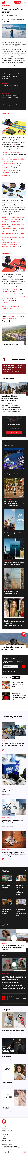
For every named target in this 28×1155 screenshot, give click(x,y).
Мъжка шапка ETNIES (8, 242)
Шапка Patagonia (7, 168)
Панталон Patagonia (8, 166)
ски (13, 316)
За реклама (5, 1134)
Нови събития (6, 1128)
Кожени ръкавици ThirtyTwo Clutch (13, 233)
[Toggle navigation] (24, 2)
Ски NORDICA (6, 291)
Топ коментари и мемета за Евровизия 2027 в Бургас (11, 95)
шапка (22, 316)
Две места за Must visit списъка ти (13, 104)
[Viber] (10, 22)
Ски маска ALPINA (7, 300)
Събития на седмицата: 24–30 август (12, 86)
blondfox (16, 316)
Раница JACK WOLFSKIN (9, 289)
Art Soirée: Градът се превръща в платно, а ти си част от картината (12, 75)
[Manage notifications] (24, 1152)
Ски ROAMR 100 (7, 172)
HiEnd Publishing (11, 1146)
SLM (19, 1147)
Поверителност (6, 1140)
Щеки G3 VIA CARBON (8, 170)
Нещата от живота (6, 5)
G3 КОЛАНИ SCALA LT (8, 163)
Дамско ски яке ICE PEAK (10, 294)
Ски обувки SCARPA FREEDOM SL (12, 152)
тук (14, 144)
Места (4, 1126)
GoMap (18, 2)
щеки (15, 318)
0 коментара (20, 19)
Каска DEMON (6, 303)
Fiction (9, 1147)
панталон (10, 318)
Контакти (5, 1138)
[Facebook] (8, 22)
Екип (3, 1136)
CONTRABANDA (6, 176)
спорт (9, 316)
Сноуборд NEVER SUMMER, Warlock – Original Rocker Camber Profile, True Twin (14, 224)
